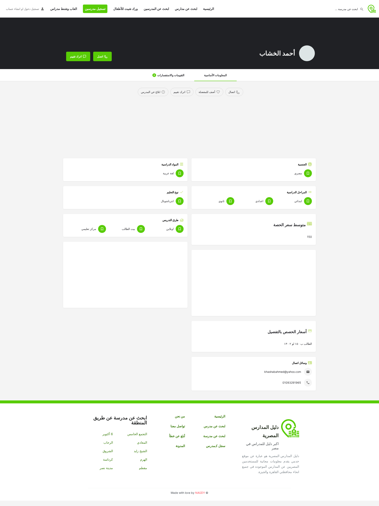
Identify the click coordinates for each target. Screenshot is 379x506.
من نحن (180, 416)
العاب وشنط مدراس (63, 9)
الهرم (143, 459)
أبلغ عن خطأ (177, 436)
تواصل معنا (178, 426)
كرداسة (108, 459)
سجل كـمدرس (215, 446)
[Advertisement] (196, 125)
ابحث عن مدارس (186, 9)
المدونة (180, 446)
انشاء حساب (13, 8)
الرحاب (108, 442)
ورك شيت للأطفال (125, 9)
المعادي (142, 442)
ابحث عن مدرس (214, 426)
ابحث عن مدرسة (214, 436)
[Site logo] (371, 8)
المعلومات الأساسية (215, 75)
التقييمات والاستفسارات (169, 75)
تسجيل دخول (31, 8)
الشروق (108, 451)
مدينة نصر (106, 468)
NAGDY (200, 492)
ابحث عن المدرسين (156, 9)
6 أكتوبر (107, 434)
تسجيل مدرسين (95, 9)
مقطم (143, 468)
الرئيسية (208, 9)
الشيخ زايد (140, 451)
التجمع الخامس (137, 434)
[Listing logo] (307, 53)
